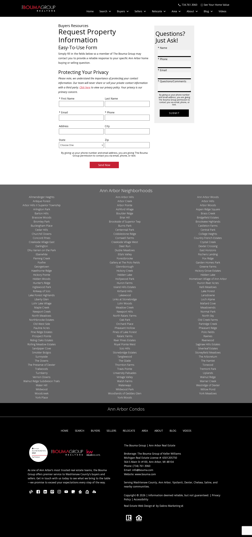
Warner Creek (208, 381)
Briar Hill (125, 217)
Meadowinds (208, 307)
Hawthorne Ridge (41, 270)
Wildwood (42, 389)
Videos (222, 11)
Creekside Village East (41, 242)
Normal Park (208, 311)
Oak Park (124, 319)
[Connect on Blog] (31, 492)
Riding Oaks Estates (41, 340)
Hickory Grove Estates (208, 270)
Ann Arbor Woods (208, 197)
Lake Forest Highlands (41, 295)
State (62, 140)
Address (63, 126)
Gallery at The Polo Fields (125, 262)
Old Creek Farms (208, 319)
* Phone (109, 112)
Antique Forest (41, 201)
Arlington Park (41, 209)
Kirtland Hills (124, 291)
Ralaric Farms (125, 336)
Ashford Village (125, 209)
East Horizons (208, 250)
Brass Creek (208, 213)
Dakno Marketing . (172, 505)
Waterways (124, 385)
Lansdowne (208, 295)
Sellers (111, 430)
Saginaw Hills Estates (208, 344)
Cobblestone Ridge (124, 234)
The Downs (41, 360)
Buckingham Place (41, 225)
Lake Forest (208, 291)
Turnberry (42, 373)
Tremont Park (208, 369)
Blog (173, 430)
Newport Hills (125, 311)
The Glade (125, 360)
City (107, 126)
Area (145, 430)
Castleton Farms (208, 225)
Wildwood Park (125, 389)
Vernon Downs (41, 377)
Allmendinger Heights (41, 197)
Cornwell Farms (124, 238)
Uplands (208, 373)
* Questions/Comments (172, 81)
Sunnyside (41, 356)
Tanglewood (125, 356)
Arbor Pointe (124, 205)
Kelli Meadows (208, 287)
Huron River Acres (208, 283)
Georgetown (41, 266)
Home (90, 11)
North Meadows (41, 315)
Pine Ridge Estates (41, 332)
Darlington (41, 246)
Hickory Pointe (41, 274)
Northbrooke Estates (41, 319)
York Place (41, 397)
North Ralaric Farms (124, 315)
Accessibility (141, 499)
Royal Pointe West (124, 344)
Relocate (129, 430)
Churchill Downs (41, 234)
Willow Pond (208, 389)
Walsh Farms (124, 381)
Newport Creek (42, 311)
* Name (162, 48)
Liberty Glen (41, 299)
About (158, 430)
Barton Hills (42, 213)
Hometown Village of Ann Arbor (208, 279)
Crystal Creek (208, 242)
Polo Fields (208, 332)
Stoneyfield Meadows (208, 352)
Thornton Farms (124, 364)
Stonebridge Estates (125, 352)
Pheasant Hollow (125, 328)
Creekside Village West (124, 242)
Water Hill (41, 385)
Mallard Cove (208, 303)
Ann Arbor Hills (125, 197)
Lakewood (125, 295)
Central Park (208, 229)
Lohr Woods (124, 303)
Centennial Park (124, 229)
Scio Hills (124, 348)
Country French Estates (208, 238)
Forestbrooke (125, 258)
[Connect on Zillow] (87, 492)
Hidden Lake (124, 274)
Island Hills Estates (124, 287)
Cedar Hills (41, 229)
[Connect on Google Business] (73, 492)
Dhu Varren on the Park (41, 250)
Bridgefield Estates (208, 217)
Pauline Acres (42, 328)
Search (79, 430)
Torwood (208, 364)
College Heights (208, 234)
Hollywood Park (124, 279)
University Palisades (124, 373)
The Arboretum (208, 356)
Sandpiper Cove (41, 348)
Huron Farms (125, 283)
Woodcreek (41, 393)
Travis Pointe (124, 369)
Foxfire (42, 262)
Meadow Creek (125, 307)
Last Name (111, 98)
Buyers (95, 430)
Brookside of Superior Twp (125, 221)
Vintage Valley (125, 377)
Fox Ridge (208, 258)
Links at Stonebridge (125, 299)
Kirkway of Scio (41, 291)
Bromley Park (42, 221)
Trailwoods (41, 369)
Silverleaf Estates (208, 348)
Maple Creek (41, 307)
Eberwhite (42, 254)
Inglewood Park (41, 287)
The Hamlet (208, 360)
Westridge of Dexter (208, 385)
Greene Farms (208, 266)
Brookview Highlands (208, 221)
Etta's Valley (125, 254)
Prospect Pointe (41, 336)
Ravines (207, 336)
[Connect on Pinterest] (52, 492)
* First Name (66, 98)
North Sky (208, 315)
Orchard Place (124, 324)
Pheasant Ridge (208, 328)
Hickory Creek (125, 270)
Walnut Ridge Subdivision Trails (41, 381)
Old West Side (41, 324)
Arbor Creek (125, 201)
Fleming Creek (41, 258)
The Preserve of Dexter (41, 364)
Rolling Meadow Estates (41, 344)
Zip (107, 140)
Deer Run (124, 246)
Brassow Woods (41, 217)
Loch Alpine (208, 299)
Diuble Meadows (125, 250)
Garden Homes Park (208, 262)
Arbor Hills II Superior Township (42, 205)
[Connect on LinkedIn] (45, 492)
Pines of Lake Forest (125, 332)
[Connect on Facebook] (38, 492)
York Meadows (208, 393)
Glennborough (125, 266)
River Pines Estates (125, 340)
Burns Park (124, 225)
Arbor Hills (208, 201)
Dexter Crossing (207, 246)
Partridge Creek (208, 324)
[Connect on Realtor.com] (80, 492)
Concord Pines (41, 238)
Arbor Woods (208, 205)
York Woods (125, 397)
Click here (84, 87)
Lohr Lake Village (41, 303)
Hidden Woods (41, 279)
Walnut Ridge (208, 377)
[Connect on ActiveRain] (94, 492)
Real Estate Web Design (138, 505)
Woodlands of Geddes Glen (124, 393)
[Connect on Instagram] (59, 492)
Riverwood (208, 340)
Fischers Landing (208, 254)
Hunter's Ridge (41, 283)
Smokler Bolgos (41, 352)
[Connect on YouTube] (66, 492)
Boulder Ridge (124, 213)
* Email (63, 112)
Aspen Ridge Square (208, 209)
